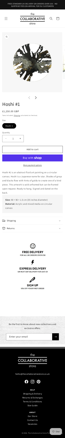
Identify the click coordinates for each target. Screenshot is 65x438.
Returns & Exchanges (32, 397)
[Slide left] (29, 97)
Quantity (6, 132)
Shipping (17, 115)
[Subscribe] (55, 336)
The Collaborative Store (37, 433)
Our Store (32, 416)
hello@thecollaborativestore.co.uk (32, 374)
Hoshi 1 (9, 125)
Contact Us (32, 420)
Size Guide (33, 405)
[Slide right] (35, 97)
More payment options (32, 165)
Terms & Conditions (32, 401)
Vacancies (32, 424)
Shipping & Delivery (32, 393)
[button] (6, 18)
